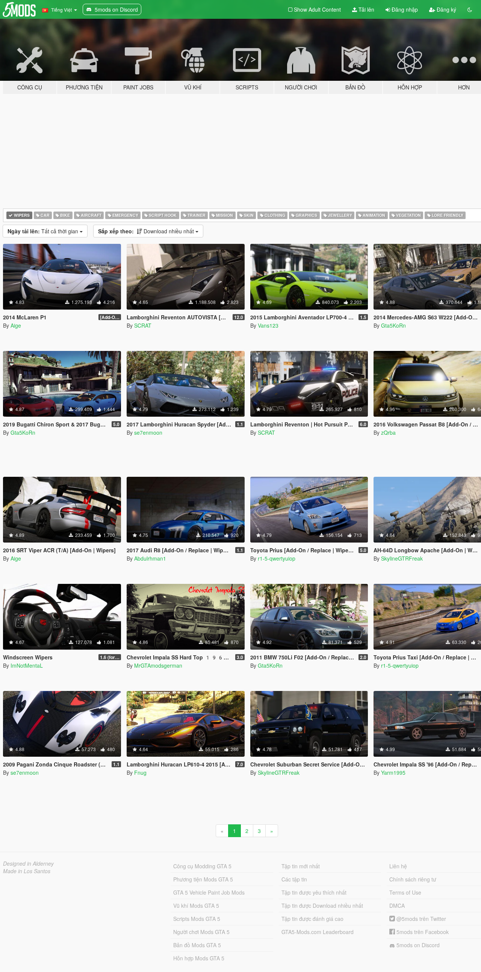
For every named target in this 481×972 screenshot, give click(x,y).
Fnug (140, 772)
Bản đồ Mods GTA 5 (197, 945)
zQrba (388, 432)
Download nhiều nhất (146, 231)
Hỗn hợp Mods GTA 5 (198, 958)
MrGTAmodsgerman (158, 665)
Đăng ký (445, 9)
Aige (16, 325)
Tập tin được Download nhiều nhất (322, 905)
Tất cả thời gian (44, 231)
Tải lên (365, 9)
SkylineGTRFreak (402, 558)
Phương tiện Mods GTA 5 (203, 879)
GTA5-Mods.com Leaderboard (317, 932)
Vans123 (268, 325)
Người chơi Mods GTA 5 (201, 932)
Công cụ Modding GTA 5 (202, 866)
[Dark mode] (470, 9)
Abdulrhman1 (150, 558)
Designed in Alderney (28, 863)
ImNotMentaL (27, 665)
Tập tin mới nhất (300, 866)
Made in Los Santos (26, 871)
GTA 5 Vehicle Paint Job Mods (209, 892)
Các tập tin (294, 879)
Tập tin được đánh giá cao (312, 918)
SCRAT (142, 325)
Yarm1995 (393, 772)
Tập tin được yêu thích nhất (313, 892)
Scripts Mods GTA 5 (196, 918)
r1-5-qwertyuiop (276, 558)
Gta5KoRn (393, 325)
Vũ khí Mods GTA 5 (196, 905)
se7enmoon (148, 432)
